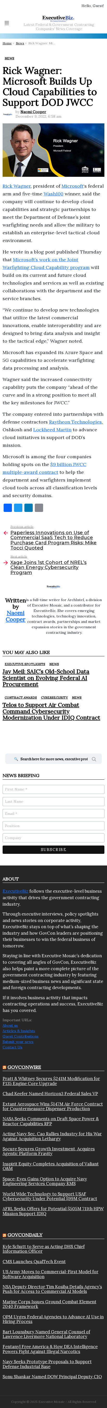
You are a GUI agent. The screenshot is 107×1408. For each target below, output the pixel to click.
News (54, 664)
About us (10, 1025)
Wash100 (53, 194)
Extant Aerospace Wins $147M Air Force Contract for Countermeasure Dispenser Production (53, 1106)
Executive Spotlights (25, 664)
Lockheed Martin (52, 430)
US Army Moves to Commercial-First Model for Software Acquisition (50, 1274)
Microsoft (72, 186)
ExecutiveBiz (15, 891)
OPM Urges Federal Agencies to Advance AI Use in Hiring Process (53, 1319)
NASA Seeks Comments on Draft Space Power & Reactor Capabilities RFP (51, 1121)
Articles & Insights (19, 1031)
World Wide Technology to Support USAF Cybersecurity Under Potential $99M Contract (50, 1196)
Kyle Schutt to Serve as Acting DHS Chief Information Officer (44, 1249)
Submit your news (18, 1041)
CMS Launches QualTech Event (34, 1261)
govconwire (24, 1067)
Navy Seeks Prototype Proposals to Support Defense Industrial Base (47, 1364)
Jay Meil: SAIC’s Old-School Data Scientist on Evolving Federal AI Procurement (46, 678)
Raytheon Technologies (75, 422)
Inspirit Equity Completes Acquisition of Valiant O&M (51, 1166)
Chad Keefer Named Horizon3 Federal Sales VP (50, 1093)
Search (94, 760)
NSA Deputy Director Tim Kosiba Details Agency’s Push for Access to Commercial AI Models (52, 1289)
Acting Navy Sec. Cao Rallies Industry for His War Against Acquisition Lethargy (52, 1136)
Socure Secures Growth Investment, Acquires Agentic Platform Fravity (49, 1151)
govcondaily (25, 1235)
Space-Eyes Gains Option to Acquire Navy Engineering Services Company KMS (45, 1181)
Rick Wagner (17, 186)
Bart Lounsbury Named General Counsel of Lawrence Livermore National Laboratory (46, 1334)
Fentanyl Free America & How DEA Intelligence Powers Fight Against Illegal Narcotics (50, 1349)
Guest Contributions (20, 1036)
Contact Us (12, 1047)
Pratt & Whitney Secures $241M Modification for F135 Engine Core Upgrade (51, 1081)
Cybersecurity (54, 697)
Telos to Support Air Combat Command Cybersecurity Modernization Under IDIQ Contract (51, 711)
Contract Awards (21, 697)
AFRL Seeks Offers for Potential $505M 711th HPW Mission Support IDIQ (53, 1211)
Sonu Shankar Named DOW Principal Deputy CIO (52, 1376)
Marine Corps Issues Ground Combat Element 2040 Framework (49, 1304)
